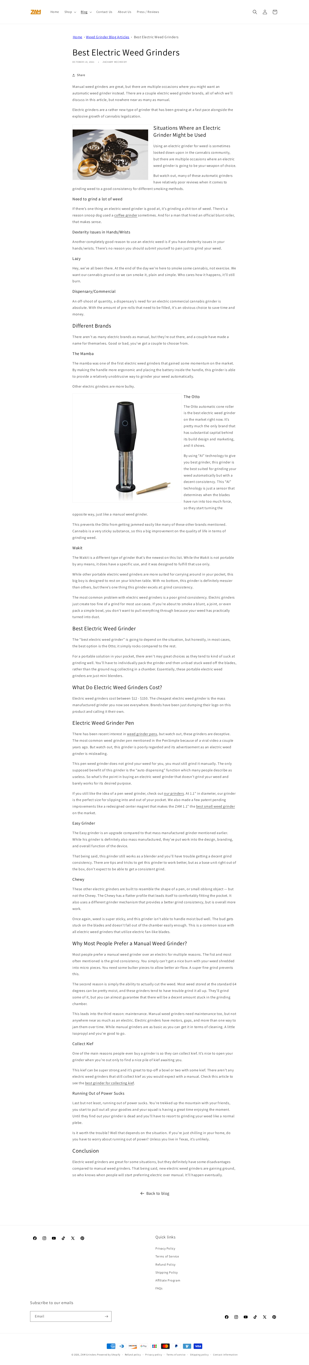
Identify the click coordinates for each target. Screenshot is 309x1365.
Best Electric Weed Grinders (156, 37)
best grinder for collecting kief (109, 1083)
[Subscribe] (106, 1316)
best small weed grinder (215, 806)
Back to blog (157, 1193)
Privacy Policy (165, 1248)
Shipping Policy (166, 1272)
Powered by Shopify (108, 1354)
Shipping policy (199, 1354)
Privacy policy (153, 1354)
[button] (70, 12)
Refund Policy (165, 1264)
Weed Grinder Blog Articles (107, 37)
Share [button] (81, 75)
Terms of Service (167, 1256)
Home (77, 37)
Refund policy (133, 1354)
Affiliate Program (167, 1280)
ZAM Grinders (88, 1354)
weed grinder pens (142, 734)
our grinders (174, 793)
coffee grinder (125, 215)
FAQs (158, 1288)
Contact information (225, 1354)
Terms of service (175, 1354)
